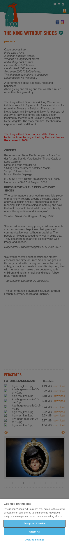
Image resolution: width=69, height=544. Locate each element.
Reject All (34, 531)
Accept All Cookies (34, 523)
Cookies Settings (34, 539)
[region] (34, 521)
